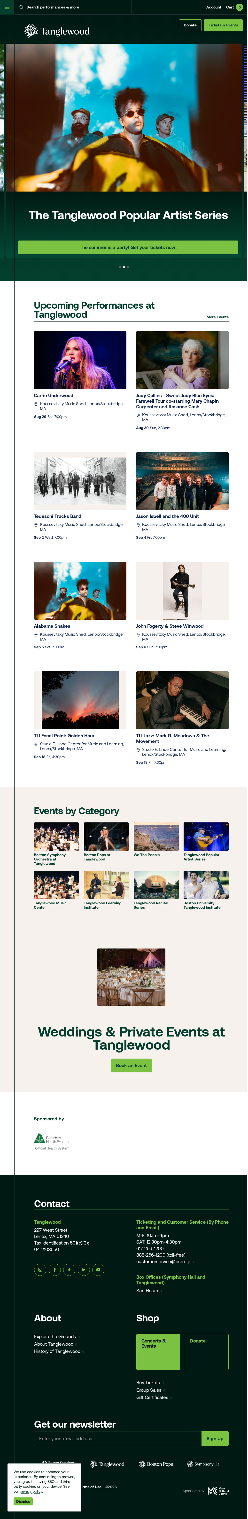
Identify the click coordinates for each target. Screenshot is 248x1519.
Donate (190, 25)
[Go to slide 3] (128, 267)
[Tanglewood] (107, 1464)
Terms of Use (90, 1487)
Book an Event (131, 1065)
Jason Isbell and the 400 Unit (167, 516)
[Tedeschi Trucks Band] (80, 481)
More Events (218, 317)
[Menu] (7, 7)
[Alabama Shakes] (80, 591)
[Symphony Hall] (204, 1464)
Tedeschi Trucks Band (58, 516)
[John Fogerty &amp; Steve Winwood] (182, 591)
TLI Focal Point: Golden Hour (65, 735)
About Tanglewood (53, 1344)
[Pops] (156, 1464)
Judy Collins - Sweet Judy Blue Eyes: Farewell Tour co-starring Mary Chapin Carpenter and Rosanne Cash (177, 401)
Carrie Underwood (53, 395)
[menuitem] (124, 151)
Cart (233, 7)
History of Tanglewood (57, 1351)
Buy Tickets (148, 1382)
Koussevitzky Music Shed (63, 403)
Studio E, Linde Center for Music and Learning (81, 743)
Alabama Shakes (52, 626)
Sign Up (215, 1438)
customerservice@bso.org (163, 1261)
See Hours (147, 1290)
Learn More (128, 247)
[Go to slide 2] (124, 267)
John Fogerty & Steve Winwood (170, 626)
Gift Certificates (152, 1397)
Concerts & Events (153, 1343)
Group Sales (149, 1390)
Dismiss (23, 1501)
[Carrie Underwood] (80, 360)
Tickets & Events (223, 25)
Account (213, 7)
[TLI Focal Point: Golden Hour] (80, 700)
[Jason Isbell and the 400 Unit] (182, 481)
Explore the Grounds (55, 1336)
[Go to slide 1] (120, 267)
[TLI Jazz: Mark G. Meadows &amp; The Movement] (182, 700)
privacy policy (31, 1491)
